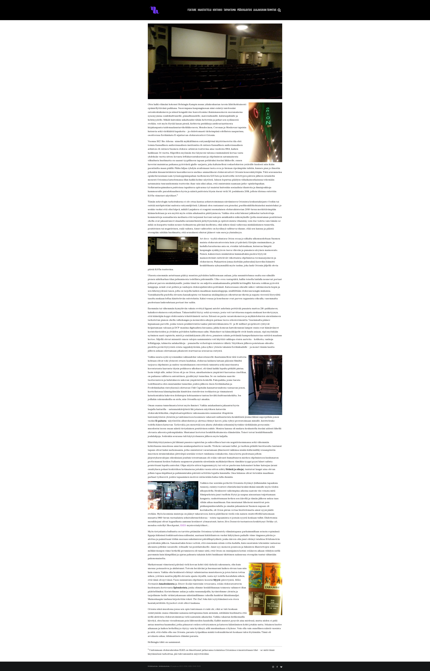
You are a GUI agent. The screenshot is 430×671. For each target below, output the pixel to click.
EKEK (183, 525)
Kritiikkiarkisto (153, 666)
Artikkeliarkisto (164, 666)
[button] (279, 10)
